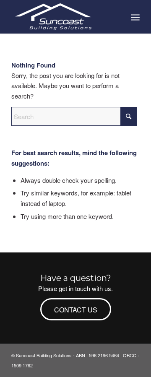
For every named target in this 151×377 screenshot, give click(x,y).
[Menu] (135, 17)
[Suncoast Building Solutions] (62, 17)
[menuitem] (135, 17)
